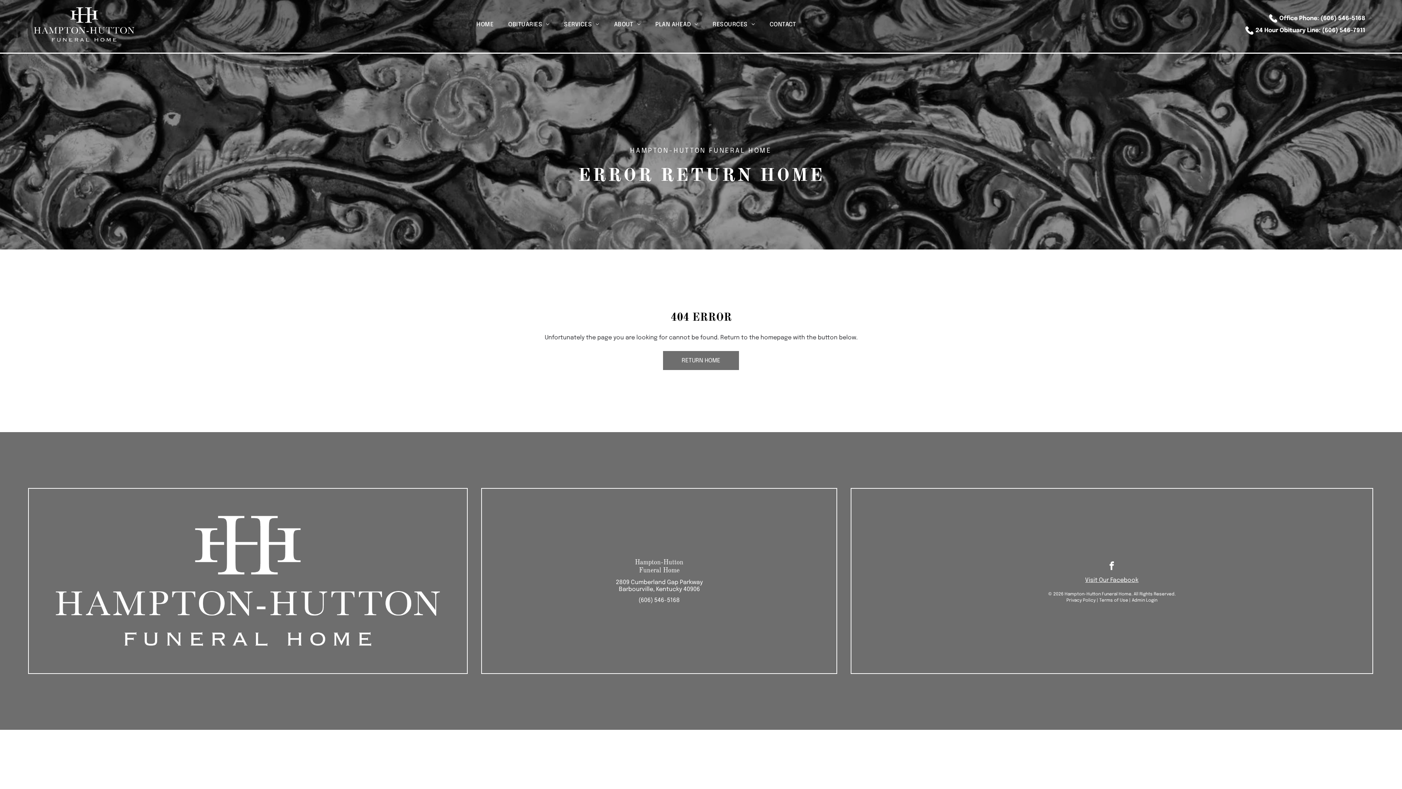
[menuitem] (485, 24)
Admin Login (1144, 600)
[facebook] (1111, 566)
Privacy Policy (1081, 600)
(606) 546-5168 (659, 600)
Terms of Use (1113, 600)
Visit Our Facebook (1111, 580)
